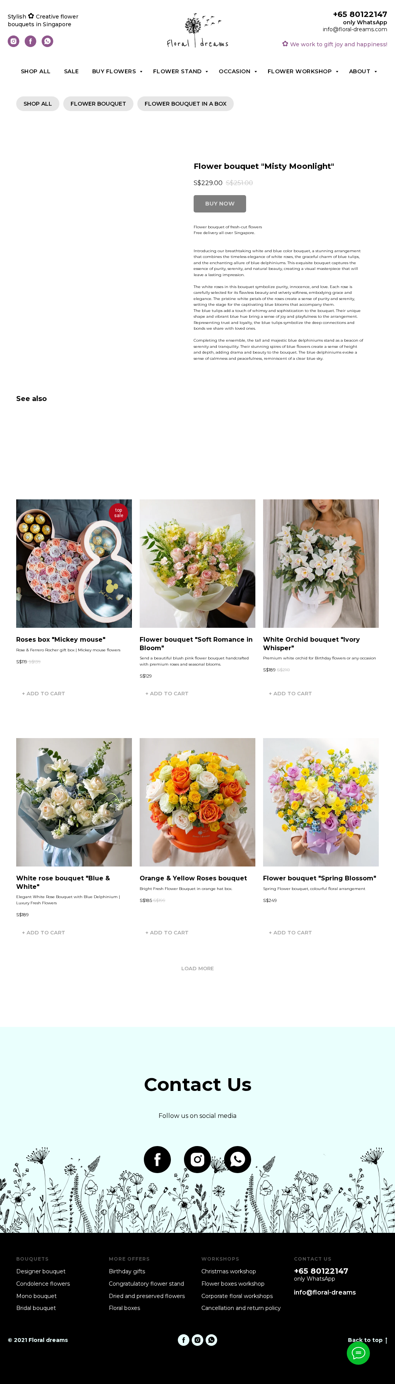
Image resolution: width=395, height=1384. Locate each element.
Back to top (365, 1340)
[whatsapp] (47, 45)
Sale (71, 71)
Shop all (36, 71)
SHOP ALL (38, 103)
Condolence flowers (43, 1283)
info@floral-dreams (325, 1292)
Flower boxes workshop (233, 1283)
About (360, 71)
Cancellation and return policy (241, 1308)
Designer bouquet (41, 1271)
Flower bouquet (98, 103)
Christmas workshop (228, 1271)
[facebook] (30, 45)
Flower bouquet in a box (185, 103)
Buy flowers (115, 71)
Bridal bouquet (36, 1308)
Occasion (235, 71)
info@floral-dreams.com (355, 29)
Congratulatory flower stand (146, 1283)
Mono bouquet (36, 1296)
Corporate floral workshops (237, 1296)
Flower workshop (301, 71)
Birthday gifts (127, 1271)
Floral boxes (124, 1308)
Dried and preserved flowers (147, 1296)
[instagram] (13, 45)
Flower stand (178, 71)
